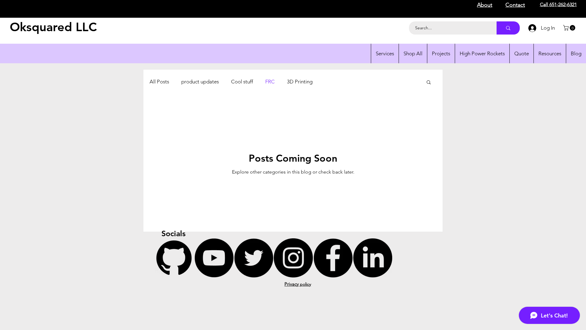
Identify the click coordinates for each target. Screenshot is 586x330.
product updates (200, 82)
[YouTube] (213, 257)
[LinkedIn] (372, 257)
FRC (270, 82)
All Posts (159, 82)
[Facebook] (333, 257)
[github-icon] (174, 257)
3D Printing (300, 82)
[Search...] (508, 28)
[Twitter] (253, 257)
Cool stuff (242, 82)
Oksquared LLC (53, 27)
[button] (570, 28)
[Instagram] (293, 257)
